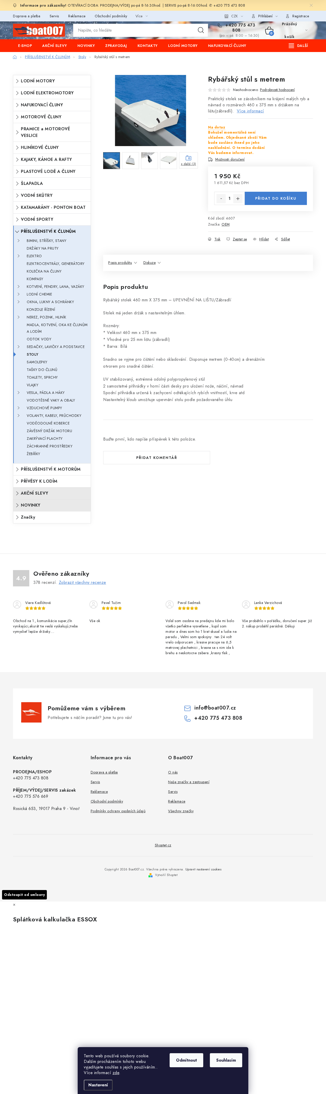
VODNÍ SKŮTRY (36, 195)
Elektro (34, 256)
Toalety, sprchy (42, 377)
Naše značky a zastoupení (188, 781)
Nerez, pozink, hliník (46, 317)
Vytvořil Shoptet (166, 875)
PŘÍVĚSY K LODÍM (39, 481)
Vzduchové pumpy (44, 407)
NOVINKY (30, 505)
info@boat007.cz (215, 708)
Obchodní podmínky (111, 16)
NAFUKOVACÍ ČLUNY (42, 105)
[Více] (298, 45)
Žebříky (33, 453)
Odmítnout (186, 1060)
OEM (226, 224)
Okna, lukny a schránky (50, 301)
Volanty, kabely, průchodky (54, 415)
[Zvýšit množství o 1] (237, 198)
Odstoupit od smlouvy (24, 894)
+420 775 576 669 (30, 796)
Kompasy (35, 278)
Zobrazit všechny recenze (82, 582)
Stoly (32, 354)
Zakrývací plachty (45, 438)
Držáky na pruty (43, 248)
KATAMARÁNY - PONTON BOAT (53, 207)
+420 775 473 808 (239, 28)
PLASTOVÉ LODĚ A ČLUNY (48, 171)
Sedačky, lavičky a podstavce (56, 346)
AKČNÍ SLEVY (34, 493)
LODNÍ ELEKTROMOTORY (47, 93)
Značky (28, 517)
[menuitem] (25, 45)
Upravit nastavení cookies (203, 869)
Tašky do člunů (42, 369)
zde (116, 1073)
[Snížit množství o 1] (221, 198)
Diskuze (149, 262)
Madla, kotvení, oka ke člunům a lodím (57, 328)
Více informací (250, 111)
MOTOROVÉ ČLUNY (41, 117)
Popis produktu (120, 262)
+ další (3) (188, 164)
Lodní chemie (39, 294)
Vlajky (32, 385)
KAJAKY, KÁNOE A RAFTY (46, 159)
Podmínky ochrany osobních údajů (118, 811)
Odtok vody (39, 339)
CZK (234, 16)
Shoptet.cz (163, 845)
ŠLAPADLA (32, 183)
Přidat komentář (156, 457)
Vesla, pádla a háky (46, 392)
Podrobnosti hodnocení (277, 90)
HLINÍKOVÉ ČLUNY (40, 147)
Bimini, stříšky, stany (46, 240)
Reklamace (77, 16)
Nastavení (98, 1085)
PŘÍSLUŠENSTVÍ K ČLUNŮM (48, 231)
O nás (173, 772)
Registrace (300, 16)
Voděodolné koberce (48, 423)
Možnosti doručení (230, 159)
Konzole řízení (41, 309)
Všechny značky (181, 811)
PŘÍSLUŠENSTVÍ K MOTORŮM (51, 469)
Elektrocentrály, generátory (56, 263)
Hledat (201, 30)
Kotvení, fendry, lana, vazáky (55, 286)
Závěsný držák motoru (49, 430)
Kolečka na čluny (44, 271)
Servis (54, 16)
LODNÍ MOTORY (38, 81)
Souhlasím (226, 1060)
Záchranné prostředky (49, 446)
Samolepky (37, 362)
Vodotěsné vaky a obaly (51, 400)
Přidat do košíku (275, 198)
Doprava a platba (26, 16)
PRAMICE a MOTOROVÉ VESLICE (45, 132)
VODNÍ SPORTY (37, 219)
